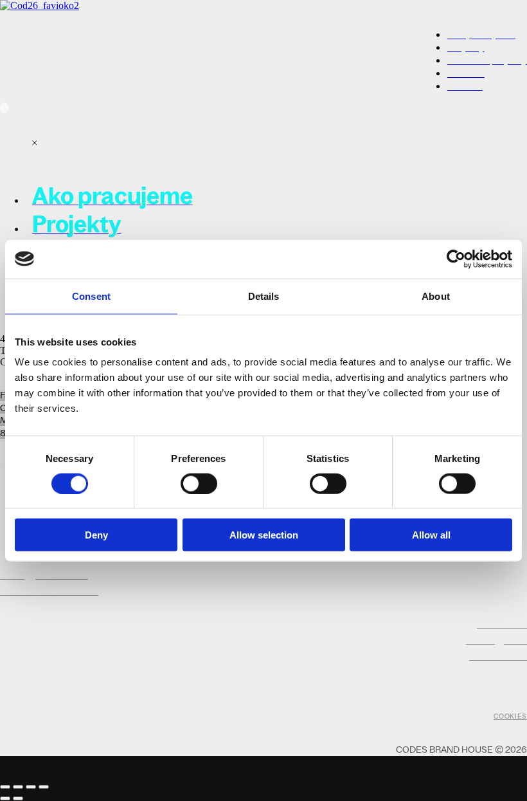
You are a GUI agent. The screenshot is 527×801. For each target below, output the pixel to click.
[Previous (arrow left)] (5, 798)
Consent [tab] (91, 295)
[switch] (199, 483)
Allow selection (263, 534)
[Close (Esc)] (5, 787)
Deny (96, 534)
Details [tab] (264, 295)
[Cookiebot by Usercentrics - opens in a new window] (456, 258)
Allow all (431, 534)
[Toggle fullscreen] (31, 787)
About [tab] (436, 295)
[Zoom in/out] (44, 787)
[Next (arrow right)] (18, 798)
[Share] (18, 787)
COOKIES (510, 716)
